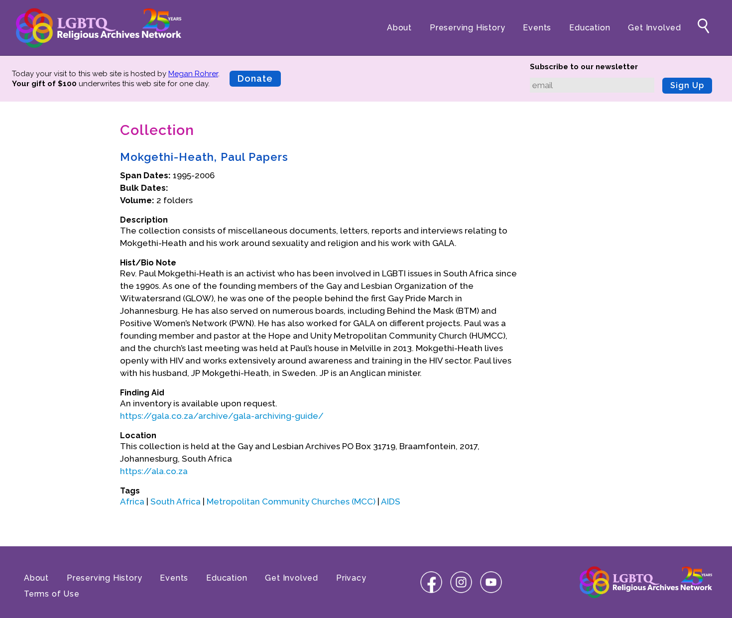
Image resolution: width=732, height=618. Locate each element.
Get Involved (654, 27)
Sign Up (687, 85)
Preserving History (467, 27)
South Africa (175, 501)
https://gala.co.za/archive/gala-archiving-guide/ (222, 416)
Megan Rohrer (193, 73)
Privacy (351, 578)
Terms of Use (52, 594)
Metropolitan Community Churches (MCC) (291, 501)
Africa (132, 501)
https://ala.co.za (154, 471)
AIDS (390, 501)
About (399, 27)
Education (589, 27)
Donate (255, 78)
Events (537, 27)
